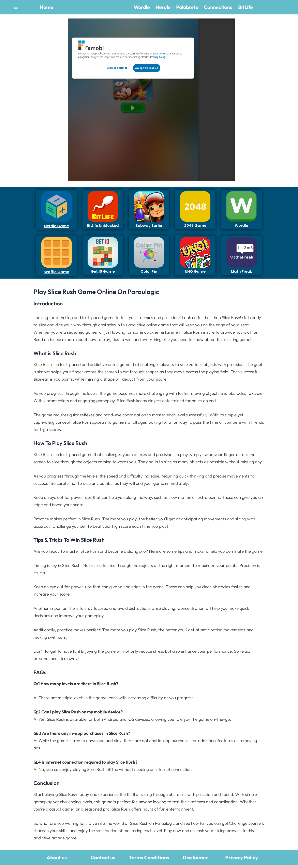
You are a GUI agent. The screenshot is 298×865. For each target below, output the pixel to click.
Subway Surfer (149, 225)
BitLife (245, 7)
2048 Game (195, 225)
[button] (15, 6)
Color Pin (149, 271)
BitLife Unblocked (103, 225)
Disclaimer (195, 857)
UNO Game (195, 271)
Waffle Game (56, 271)
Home (46, 7)
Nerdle (162, 7)
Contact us (103, 857)
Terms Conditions (149, 857)
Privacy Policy (241, 857)
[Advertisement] (34, 79)
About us (57, 857)
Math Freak (241, 271)
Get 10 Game (103, 271)
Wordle (142, 7)
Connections (218, 7)
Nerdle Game (56, 225)
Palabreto (187, 7)
